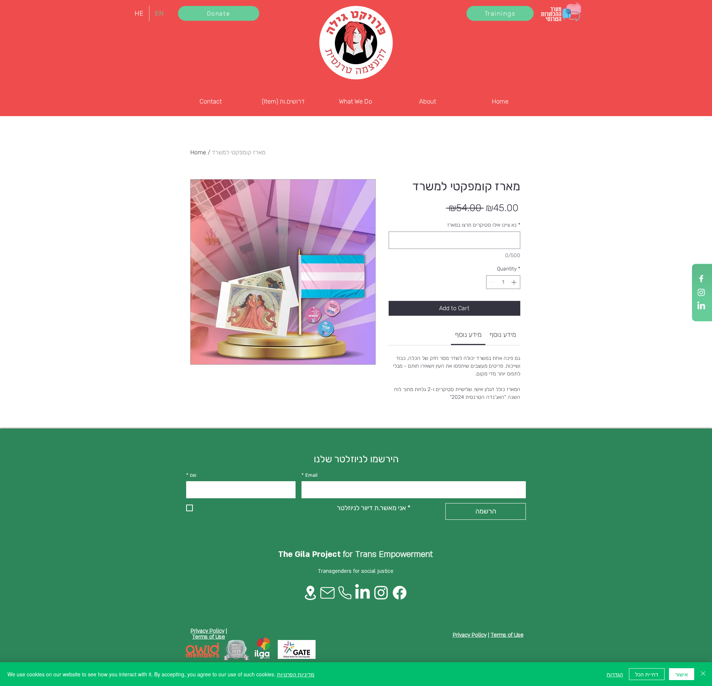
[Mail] (327, 592)
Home (198, 152)
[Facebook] (701, 278)
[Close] (703, 674)
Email (309, 475)
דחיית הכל (646, 674)
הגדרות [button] (615, 674)
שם (191, 475)
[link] (468, 335)
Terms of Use (208, 636)
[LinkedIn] (701, 306)
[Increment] (514, 282)
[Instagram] (701, 292)
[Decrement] (492, 282)
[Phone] (344, 592)
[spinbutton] (503, 282)
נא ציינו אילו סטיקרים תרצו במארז (483, 225)
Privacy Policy (207, 630)
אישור (681, 674)
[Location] (310, 592)
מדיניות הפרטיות (295, 674)
